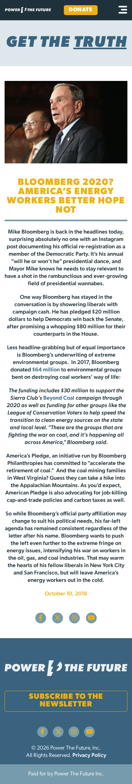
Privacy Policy (89, 755)
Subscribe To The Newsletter (66, 700)
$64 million (46, 370)
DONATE (80, 10)
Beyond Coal (58, 398)
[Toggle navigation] (122, 10)
